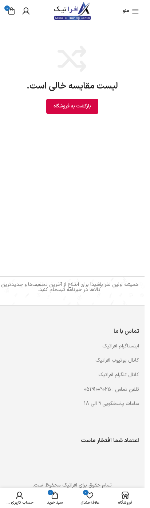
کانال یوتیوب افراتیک (117, 360)
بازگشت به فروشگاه (72, 106)
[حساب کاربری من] (26, 11)
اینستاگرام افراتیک (120, 346)
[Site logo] (72, 11)
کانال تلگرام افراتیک (118, 375)
